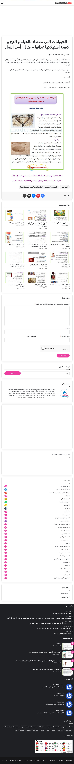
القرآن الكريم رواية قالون (61, 578)
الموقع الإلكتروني (31, 336)
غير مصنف (65, 514)
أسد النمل (64, 187)
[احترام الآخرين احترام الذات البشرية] (14, 277)
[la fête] (67, 646)
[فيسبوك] (43, 196)
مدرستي (28, 730)
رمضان (66, 575)
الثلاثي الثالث (41, 727)
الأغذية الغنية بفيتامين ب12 (16, 223)
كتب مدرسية (64, 530)
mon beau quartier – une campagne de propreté (47, 669)
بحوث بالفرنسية (64, 521)
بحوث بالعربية (64, 486)
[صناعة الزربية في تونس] (37, 277)
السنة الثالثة (15, 727)
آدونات (66, 495)
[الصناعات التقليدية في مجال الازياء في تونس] (60, 277)
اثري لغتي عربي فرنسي (61, 518)
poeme (64, 727)
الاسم (68, 328)
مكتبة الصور (65, 533)
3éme (70, 727)
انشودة (53, 730)
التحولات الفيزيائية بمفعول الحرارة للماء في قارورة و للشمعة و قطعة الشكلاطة (37, 224)
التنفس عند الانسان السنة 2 (16, 244)
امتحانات (66, 505)
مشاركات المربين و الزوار (61, 524)
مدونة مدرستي (64, 593)
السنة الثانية (7, 727)
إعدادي (66, 571)
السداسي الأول (64, 537)
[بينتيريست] (38, 196)
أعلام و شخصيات (63, 556)
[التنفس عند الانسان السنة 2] (14, 237)
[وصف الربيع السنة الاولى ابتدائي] (60, 215)
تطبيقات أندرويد (64, 552)
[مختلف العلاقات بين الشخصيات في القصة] (60, 237)
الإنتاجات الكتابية (63, 502)
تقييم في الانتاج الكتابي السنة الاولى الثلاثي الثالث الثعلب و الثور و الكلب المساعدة (38, 661)
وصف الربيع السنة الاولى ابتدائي (61, 223)
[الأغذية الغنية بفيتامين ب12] (14, 215)
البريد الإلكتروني (65, 336)
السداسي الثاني (64, 549)
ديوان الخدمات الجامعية (61, 546)
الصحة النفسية (65, 264)
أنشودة (48, 727)
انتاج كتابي (60, 730)
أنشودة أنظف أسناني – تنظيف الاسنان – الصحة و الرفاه (45, 652)
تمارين (66, 508)
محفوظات (35, 730)
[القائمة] (2, 3)
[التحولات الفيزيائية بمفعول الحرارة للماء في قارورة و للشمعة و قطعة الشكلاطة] (37, 215)
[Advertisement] (37, 20)
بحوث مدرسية (64, 540)
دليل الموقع (5, 760)
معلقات (22, 730)
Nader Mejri (60, 702)
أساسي (66, 511)
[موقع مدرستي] (63, 3)
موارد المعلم (64, 499)
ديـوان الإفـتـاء (64, 568)
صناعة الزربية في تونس (40, 284)
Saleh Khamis (60, 710)
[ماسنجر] (34, 196)
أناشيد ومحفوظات (63, 527)
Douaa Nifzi (60, 693)
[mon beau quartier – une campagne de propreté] (67, 672)
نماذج (16, 730)
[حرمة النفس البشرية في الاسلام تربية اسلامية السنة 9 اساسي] (37, 237)
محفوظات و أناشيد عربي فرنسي (59, 492)
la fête (59, 643)
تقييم (48, 730)
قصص (66, 543)
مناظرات (65, 562)
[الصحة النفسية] (60, 257)
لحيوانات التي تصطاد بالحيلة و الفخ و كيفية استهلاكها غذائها (38, 187)
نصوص (66, 565)
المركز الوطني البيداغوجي (61, 559)
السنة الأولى (32, 727)
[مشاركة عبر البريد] (29, 196)
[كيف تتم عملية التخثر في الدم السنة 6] (37, 257)
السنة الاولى (24, 727)
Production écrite (57, 727)
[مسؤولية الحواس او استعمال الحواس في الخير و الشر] (14, 257)
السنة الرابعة (68, 730)
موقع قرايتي (64, 597)
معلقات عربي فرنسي (62, 489)
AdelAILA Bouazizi (58, 685)
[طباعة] (24, 196)
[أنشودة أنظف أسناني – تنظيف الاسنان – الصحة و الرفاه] (67, 654)
